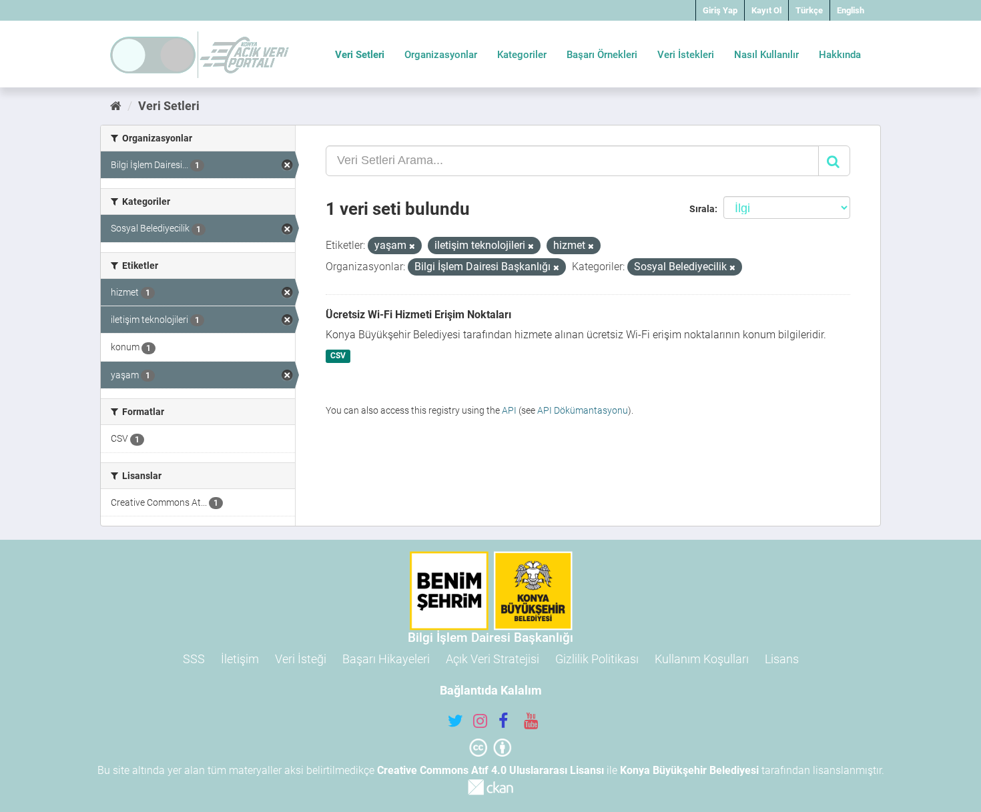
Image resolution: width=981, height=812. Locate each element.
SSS (194, 659)
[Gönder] (834, 160)
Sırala (702, 209)
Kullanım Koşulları (702, 659)
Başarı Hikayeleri (386, 659)
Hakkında (840, 55)
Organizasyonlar (440, 55)
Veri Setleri (359, 55)
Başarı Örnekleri (602, 55)
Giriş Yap (720, 10)
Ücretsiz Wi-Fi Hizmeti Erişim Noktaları (418, 314)
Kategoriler (522, 55)
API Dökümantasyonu (582, 410)
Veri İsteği (300, 659)
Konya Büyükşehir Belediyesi (689, 770)
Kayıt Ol (766, 10)
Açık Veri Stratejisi (492, 659)
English (850, 10)
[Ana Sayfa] (115, 106)
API (509, 410)
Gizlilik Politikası (597, 659)
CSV (338, 356)
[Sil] (412, 246)
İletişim (240, 659)
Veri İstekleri (685, 55)
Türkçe (809, 10)
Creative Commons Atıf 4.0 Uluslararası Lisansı (490, 770)
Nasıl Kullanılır (766, 55)
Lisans (782, 659)
